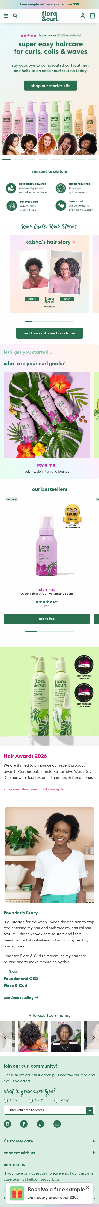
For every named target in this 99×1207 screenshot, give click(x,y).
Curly (39, 1100)
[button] (44, 602)
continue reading (19, 998)
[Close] (87, 1188)
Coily (13, 1100)
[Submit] (89, 1110)
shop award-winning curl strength (33, 789)
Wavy (65, 1100)
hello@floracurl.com (44, 1179)
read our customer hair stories (49, 333)
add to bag (47, 618)
